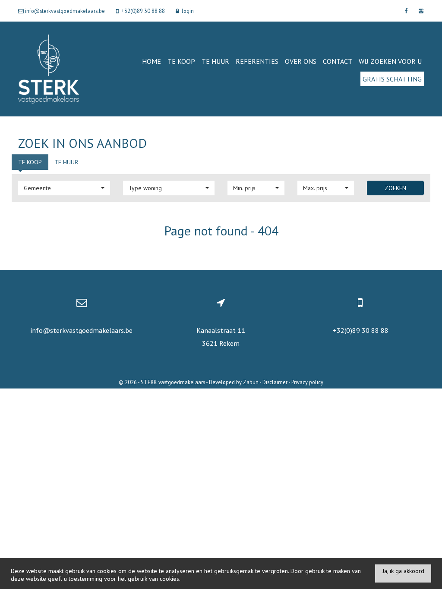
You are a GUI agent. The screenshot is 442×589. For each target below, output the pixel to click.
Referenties (257, 61)
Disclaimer (274, 382)
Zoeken (395, 188)
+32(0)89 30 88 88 (360, 330)
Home (151, 61)
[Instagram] (420, 10)
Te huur (215, 61)
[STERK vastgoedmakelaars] (48, 68)
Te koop (181, 61)
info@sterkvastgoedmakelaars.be (81, 330)
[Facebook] (406, 10)
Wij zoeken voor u (390, 61)
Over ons (300, 61)
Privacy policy (307, 382)
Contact (337, 61)
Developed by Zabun (234, 382)
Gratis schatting (392, 79)
